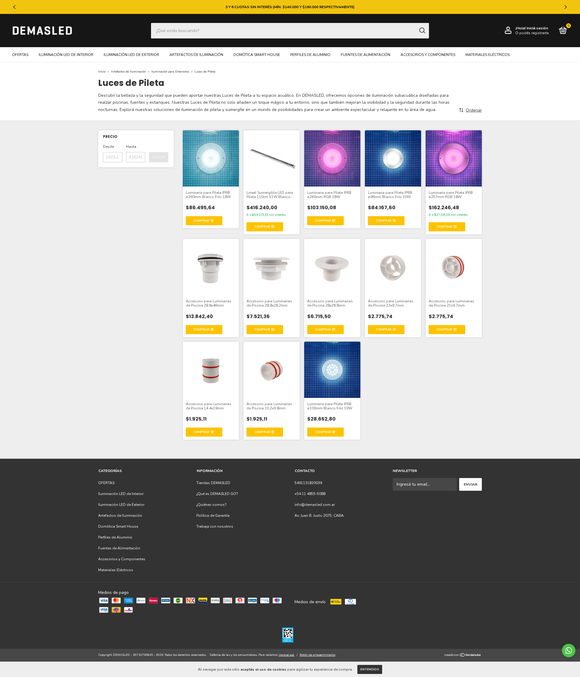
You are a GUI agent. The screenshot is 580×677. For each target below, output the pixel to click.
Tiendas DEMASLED (213, 482)
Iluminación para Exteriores (170, 72)
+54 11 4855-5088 (310, 493)
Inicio (101, 72)
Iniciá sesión (537, 28)
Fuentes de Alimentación (365, 54)
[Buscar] (422, 30)
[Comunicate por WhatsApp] (568, 650)
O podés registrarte (532, 33)
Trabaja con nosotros (214, 526)
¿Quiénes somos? (211, 504)
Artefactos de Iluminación (196, 54)
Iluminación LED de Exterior (131, 54)
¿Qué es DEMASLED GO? (217, 493)
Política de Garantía (213, 515)
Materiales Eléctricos (488, 54)
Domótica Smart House (257, 54)
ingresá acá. (287, 655)
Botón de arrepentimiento (317, 655)
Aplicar (158, 157)
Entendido (369, 669)
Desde (108, 146)
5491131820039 (308, 482)
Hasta (131, 146)
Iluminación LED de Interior (66, 54)
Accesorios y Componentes (428, 54)
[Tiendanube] (463, 656)
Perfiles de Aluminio (310, 54)
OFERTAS (20, 54)
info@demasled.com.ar (315, 504)
